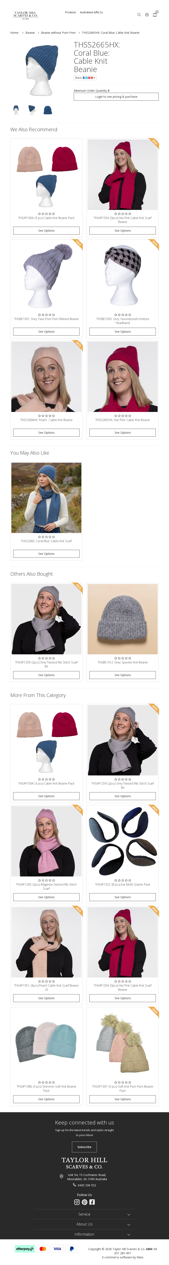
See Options (46, 230)
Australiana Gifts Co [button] (91, 12)
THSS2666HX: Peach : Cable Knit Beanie (46, 420)
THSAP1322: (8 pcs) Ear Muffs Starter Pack (122, 884)
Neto (140, 1257)
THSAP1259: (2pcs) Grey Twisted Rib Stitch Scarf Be (46, 664)
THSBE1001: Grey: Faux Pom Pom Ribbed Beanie (46, 319)
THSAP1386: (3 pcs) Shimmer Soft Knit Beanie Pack (46, 1088)
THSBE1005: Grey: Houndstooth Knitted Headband (122, 321)
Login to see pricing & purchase (116, 97)
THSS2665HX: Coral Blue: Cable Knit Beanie (111, 33)
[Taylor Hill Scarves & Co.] (25, 10)
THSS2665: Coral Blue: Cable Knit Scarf (46, 541)
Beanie (30, 33)
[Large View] (16, 110)
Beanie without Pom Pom (58, 33)
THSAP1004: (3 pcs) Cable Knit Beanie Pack (46, 218)
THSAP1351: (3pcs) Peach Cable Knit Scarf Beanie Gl (46, 987)
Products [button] (70, 12)
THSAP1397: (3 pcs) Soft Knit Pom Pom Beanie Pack (122, 1088)
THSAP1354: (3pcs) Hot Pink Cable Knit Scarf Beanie (122, 220)
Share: (79, 77)
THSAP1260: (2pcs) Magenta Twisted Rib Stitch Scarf (46, 886)
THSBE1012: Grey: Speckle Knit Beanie (123, 662)
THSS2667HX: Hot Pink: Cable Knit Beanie (122, 420)
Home (14, 33)
